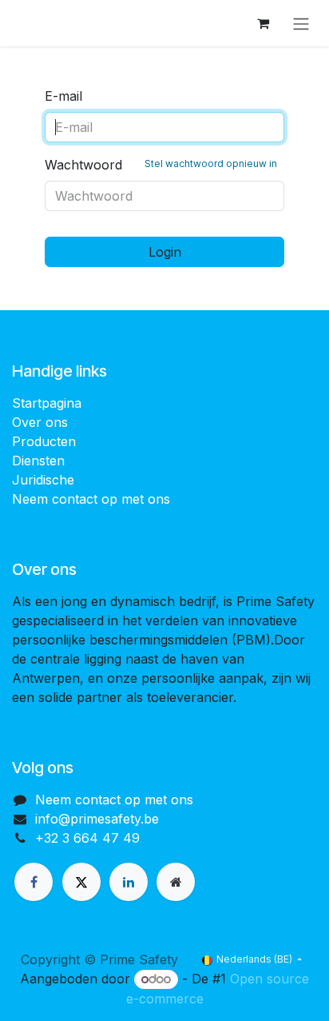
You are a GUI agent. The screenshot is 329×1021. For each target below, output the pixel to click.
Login (165, 252)
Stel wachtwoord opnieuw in (211, 164)
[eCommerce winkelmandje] (263, 23)
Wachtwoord (161, 165)
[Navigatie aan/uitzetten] (301, 23)
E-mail (63, 96)
